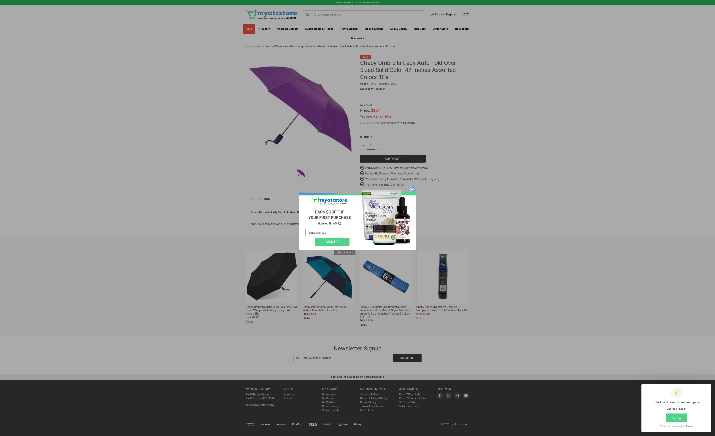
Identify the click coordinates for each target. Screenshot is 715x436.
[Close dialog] (413, 189)
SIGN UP (332, 242)
